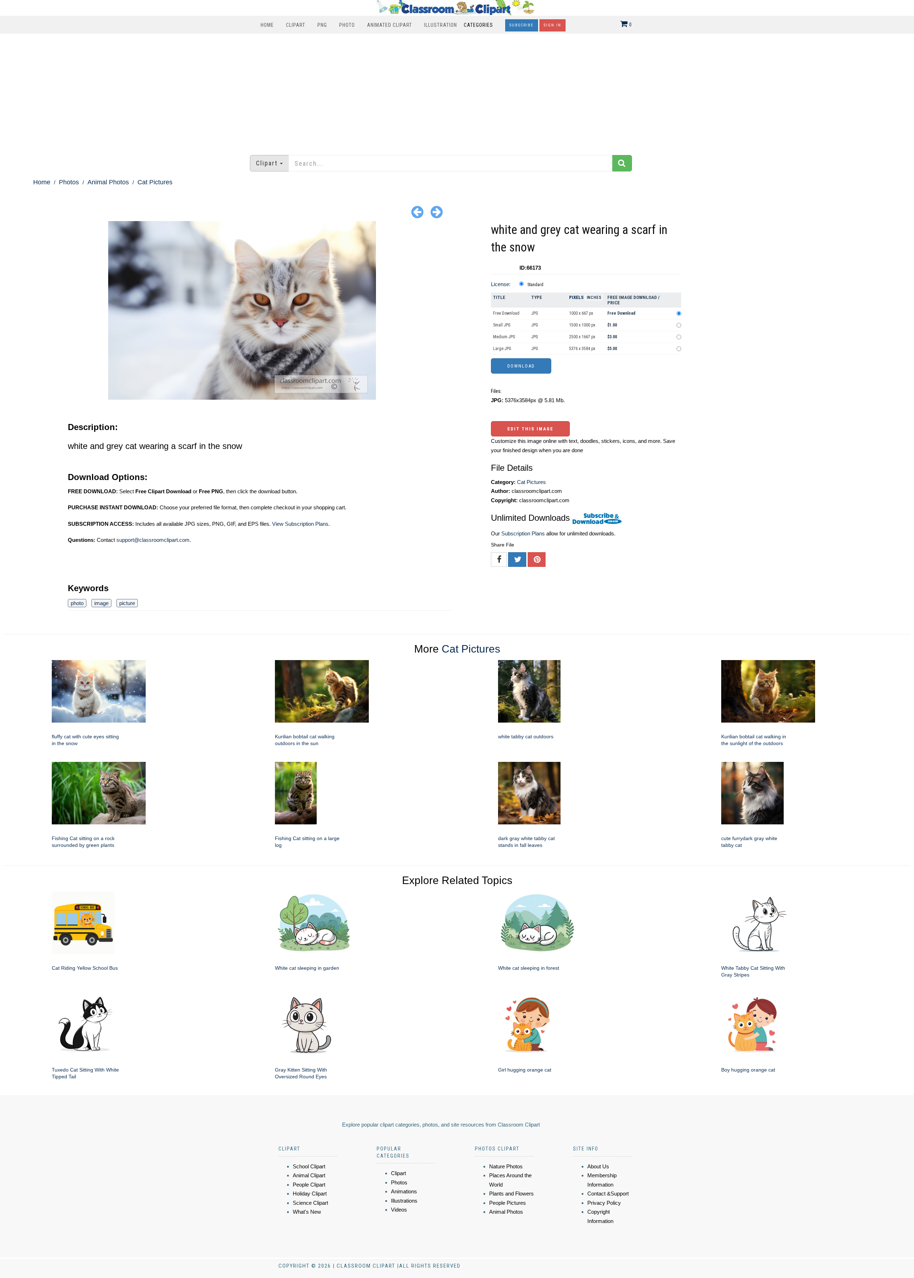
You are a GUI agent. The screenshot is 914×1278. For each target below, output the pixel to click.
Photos (69, 182)
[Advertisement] (457, 91)
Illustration (440, 25)
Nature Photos (506, 1166)
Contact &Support (608, 1193)
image (101, 603)
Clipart (295, 25)
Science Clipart (310, 1203)
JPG (534, 313)
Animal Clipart (309, 1175)
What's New (307, 1212)
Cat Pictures (154, 182)
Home (267, 25)
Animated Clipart (389, 25)
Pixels (576, 297)
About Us (598, 1166)
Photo (347, 25)
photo (77, 603)
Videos (399, 1210)
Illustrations (404, 1201)
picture (127, 603)
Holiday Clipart (310, 1193)
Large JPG (502, 348)
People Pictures (507, 1203)
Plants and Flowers (511, 1193)
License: (501, 284)
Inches (594, 297)
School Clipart (309, 1166)
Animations (404, 1191)
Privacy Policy (604, 1203)
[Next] (437, 211)
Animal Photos (108, 182)
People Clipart (309, 1185)
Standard (535, 284)
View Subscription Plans (300, 524)
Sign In (552, 25)
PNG (322, 25)
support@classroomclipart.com (153, 540)
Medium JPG (504, 336)
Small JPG (502, 325)
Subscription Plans (523, 533)
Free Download (506, 313)
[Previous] (417, 211)
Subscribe (521, 25)
